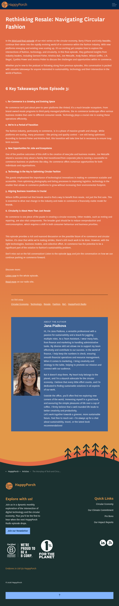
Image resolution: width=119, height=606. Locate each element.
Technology (36, 304)
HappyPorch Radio (77, 304)
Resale (47, 304)
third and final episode (22, 40)
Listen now (11, 275)
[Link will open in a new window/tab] (103, 543)
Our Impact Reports (103, 522)
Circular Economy (20, 304)
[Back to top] (59, 595)
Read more (11, 281)
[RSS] (110, 543)
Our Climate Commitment (100, 510)
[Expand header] (114, 4)
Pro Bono (109, 516)
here (69, 253)
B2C (64, 304)
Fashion (56, 304)
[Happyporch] (14, 5)
